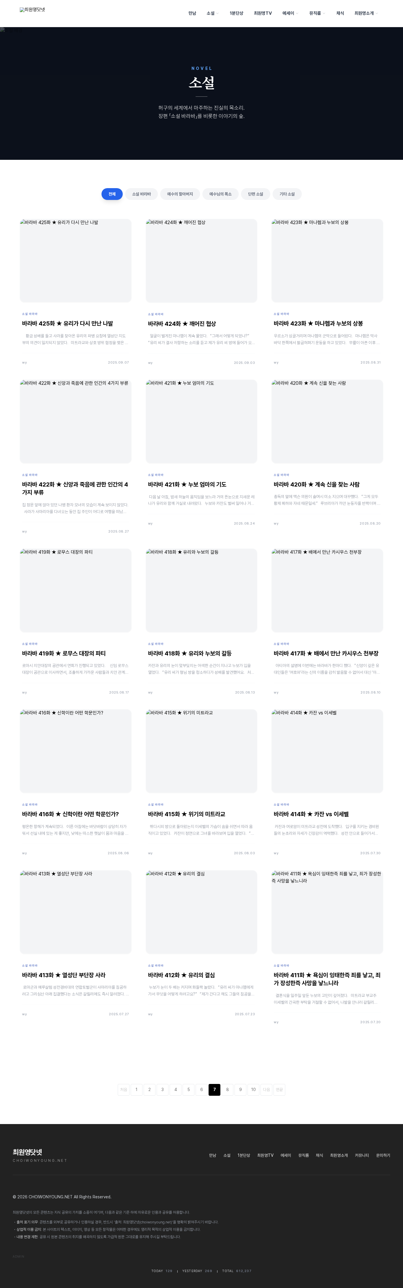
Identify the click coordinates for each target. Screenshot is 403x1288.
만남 (192, 13)
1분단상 (236, 13)
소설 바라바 (141, 194)
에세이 (288, 13)
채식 (340, 13)
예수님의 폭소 (220, 194)
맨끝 (279, 1089)
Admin (19, 1257)
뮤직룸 (315, 13)
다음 (266, 1089)
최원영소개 (364, 13)
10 (253, 1089)
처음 (123, 1089)
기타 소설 (287, 194)
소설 (210, 13)
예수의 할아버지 (180, 194)
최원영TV (263, 13)
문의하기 (383, 1155)
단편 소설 (255, 194)
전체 (112, 194)
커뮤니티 (362, 1155)
